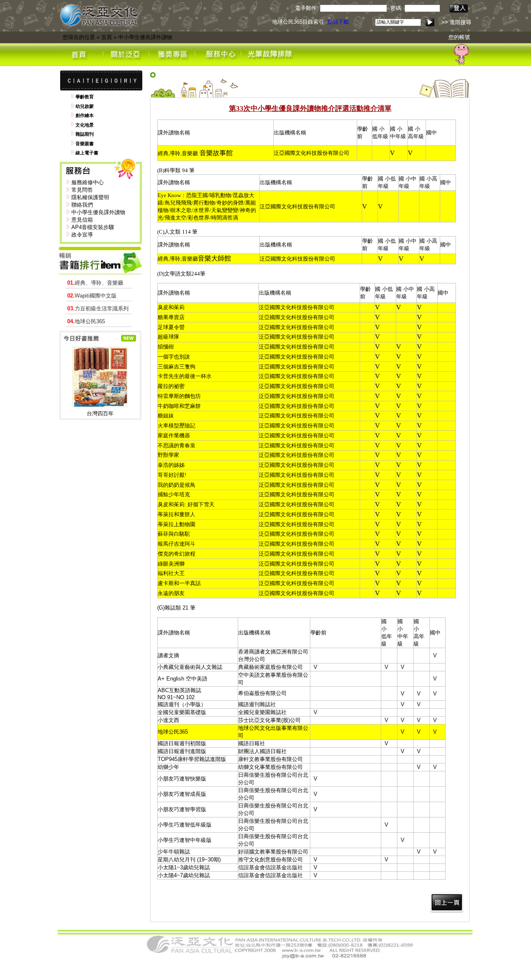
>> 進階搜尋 (456, 22)
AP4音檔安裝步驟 (92, 227)
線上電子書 (87, 152)
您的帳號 (459, 37)
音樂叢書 (85, 143)
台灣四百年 (100, 413)
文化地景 (85, 124)
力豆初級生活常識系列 (98, 308)
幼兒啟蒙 (85, 106)
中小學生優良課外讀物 (145, 37)
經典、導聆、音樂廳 (95, 283)
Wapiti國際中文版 (92, 296)
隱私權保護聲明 (90, 197)
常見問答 (82, 190)
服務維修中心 (87, 182)
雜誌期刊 (85, 134)
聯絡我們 (82, 205)
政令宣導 (82, 235)
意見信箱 (82, 220)
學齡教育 (85, 96)
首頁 (106, 37)
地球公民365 (86, 321)
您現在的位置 (79, 37)
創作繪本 (85, 115)
